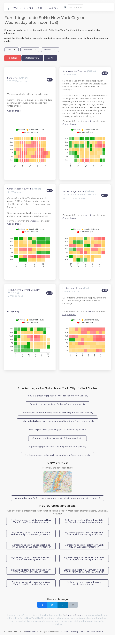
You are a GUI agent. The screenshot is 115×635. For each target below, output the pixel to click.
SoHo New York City (48, 8)
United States (28, 8)
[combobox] (75, 7)
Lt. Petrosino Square (72, 288)
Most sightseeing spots (57, 429)
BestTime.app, (32, 631)
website (89, 121)
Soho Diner (12, 78)
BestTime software (72, 615)
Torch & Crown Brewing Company (23, 290)
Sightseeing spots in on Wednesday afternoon (31, 521)
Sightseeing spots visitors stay (57, 446)
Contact (65, 631)
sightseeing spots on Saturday (57, 421)
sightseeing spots (57, 438)
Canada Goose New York (19, 189)
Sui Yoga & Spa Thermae (74, 71)
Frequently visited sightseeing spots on (57, 412)
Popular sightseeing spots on (57, 395)
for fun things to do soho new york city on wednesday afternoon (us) (57, 498)
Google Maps (14, 111)
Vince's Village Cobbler (73, 191)
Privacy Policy (78, 631)
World (16, 8)
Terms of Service (95, 631)
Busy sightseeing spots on (57, 404)
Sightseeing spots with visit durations (57, 455)
